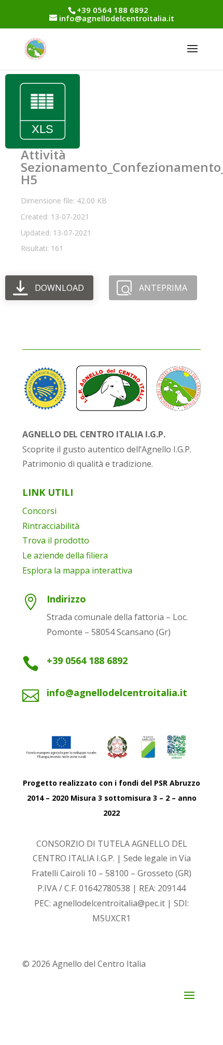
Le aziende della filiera (65, 555)
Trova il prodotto (55, 540)
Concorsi (39, 511)
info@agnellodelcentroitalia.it (117, 692)
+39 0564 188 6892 (87, 660)
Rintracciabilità (50, 526)
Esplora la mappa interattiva (77, 570)
